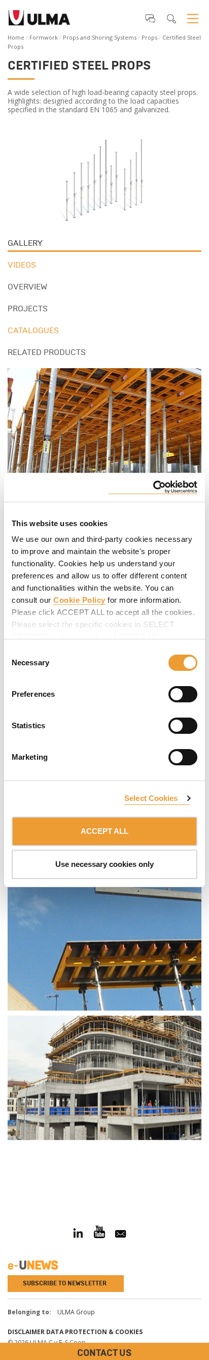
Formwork (43, 37)
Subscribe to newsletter (65, 1283)
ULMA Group (76, 1312)
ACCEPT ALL (104, 831)
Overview (27, 287)
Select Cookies (151, 798)
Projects (28, 308)
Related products (47, 352)
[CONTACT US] (7, 1182)
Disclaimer (26, 1331)
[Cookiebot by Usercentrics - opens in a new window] (153, 487)
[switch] (170, 692)
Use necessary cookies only (104, 864)
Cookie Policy (79, 600)
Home (16, 37)
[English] (39, 20)
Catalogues (33, 330)
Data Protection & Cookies (94, 1331)
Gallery (25, 243)
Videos (22, 265)
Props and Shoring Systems (99, 37)
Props (149, 37)
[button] (150, 18)
